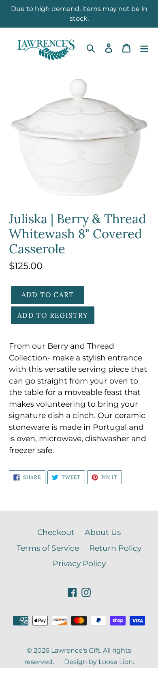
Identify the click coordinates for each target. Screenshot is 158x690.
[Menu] (144, 48)
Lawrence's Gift (75, 650)
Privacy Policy (79, 563)
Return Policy (115, 548)
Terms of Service (48, 548)
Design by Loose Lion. (99, 662)
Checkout (56, 532)
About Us (103, 532)
